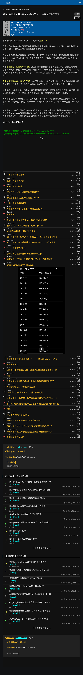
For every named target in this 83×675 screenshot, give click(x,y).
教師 (19, 447)
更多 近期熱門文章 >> (41, 548)
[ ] (15, 484)
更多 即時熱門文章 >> (41, 628)
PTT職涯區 (6, 10)
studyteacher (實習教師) (20, 10)
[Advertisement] (41, 155)
